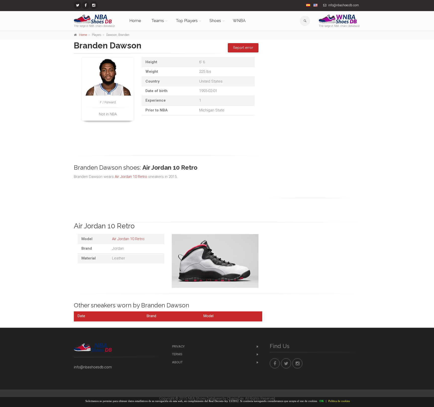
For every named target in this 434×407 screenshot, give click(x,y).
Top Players (187, 20)
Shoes (215, 20)
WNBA (239, 20)
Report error (243, 48)
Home (135, 20)
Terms (177, 354)
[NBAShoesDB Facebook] (85, 5)
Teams (157, 20)
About (177, 362)
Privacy (178, 346)
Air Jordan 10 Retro (131, 176)
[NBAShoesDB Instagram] (93, 5)
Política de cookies (339, 400)
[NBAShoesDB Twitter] (77, 5)
